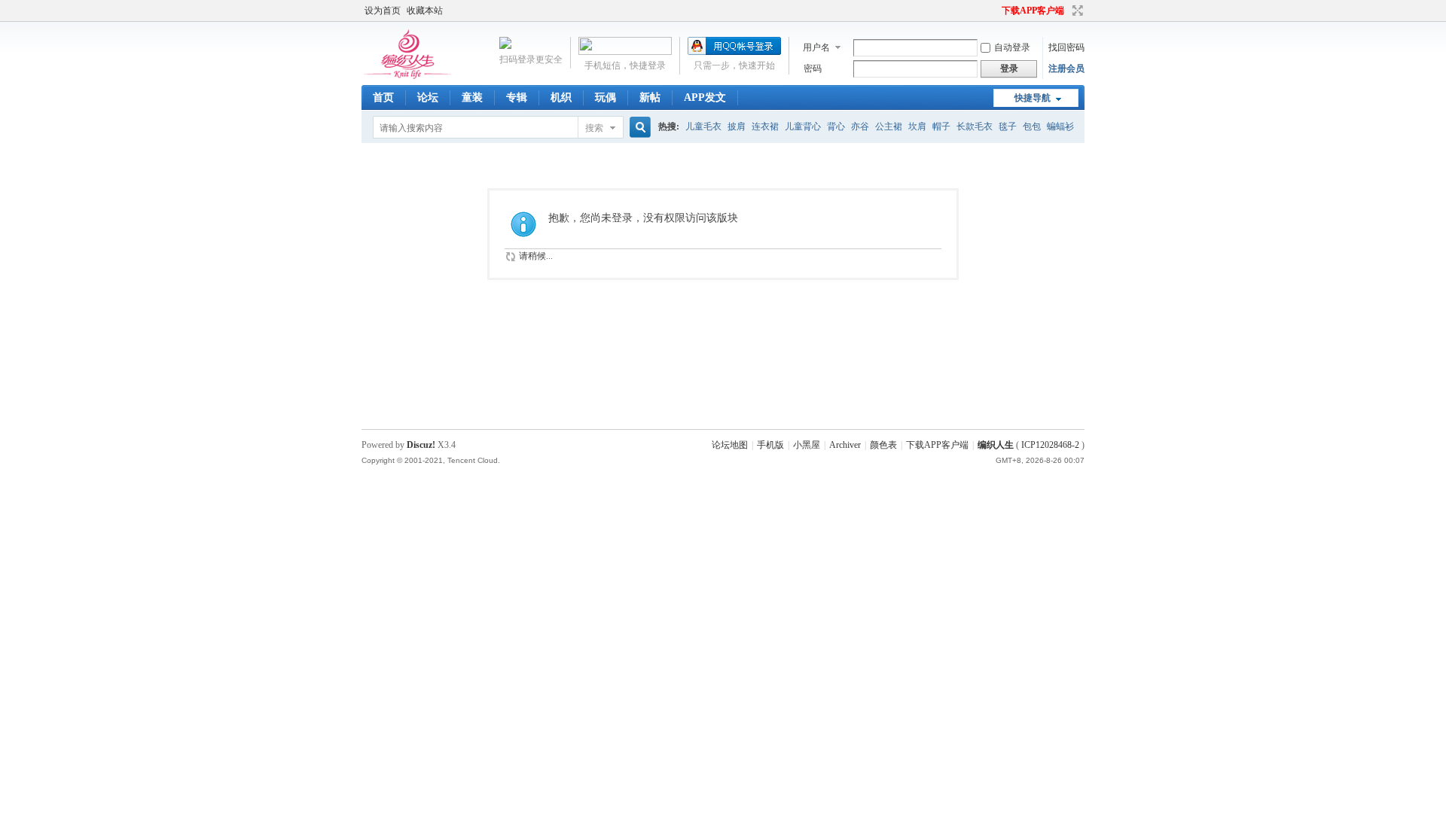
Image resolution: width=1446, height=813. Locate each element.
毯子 (1008, 126)
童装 (472, 97)
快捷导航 (1032, 98)
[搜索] (638, 127)
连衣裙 (765, 126)
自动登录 (1012, 47)
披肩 (737, 126)
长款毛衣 (974, 126)
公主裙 (888, 126)
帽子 (941, 126)
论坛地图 (730, 445)
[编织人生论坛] (410, 76)
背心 (836, 126)
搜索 (594, 128)
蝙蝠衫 (1060, 126)
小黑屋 (806, 445)
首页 (383, 97)
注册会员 (1066, 68)
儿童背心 (803, 126)
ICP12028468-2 (1050, 445)
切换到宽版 (1075, 10)
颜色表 (883, 445)
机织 (561, 97)
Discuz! (421, 445)
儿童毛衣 (703, 126)
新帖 (649, 97)
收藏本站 (425, 10)
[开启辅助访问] (995, 10)
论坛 (427, 97)
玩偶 (605, 97)
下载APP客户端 (1033, 10)
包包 (1032, 126)
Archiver (845, 445)
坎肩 (917, 126)
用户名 (816, 47)
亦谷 (860, 126)
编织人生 (996, 445)
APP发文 (705, 97)
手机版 (770, 445)
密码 (813, 68)
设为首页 (383, 10)
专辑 (516, 97)
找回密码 (1066, 47)
